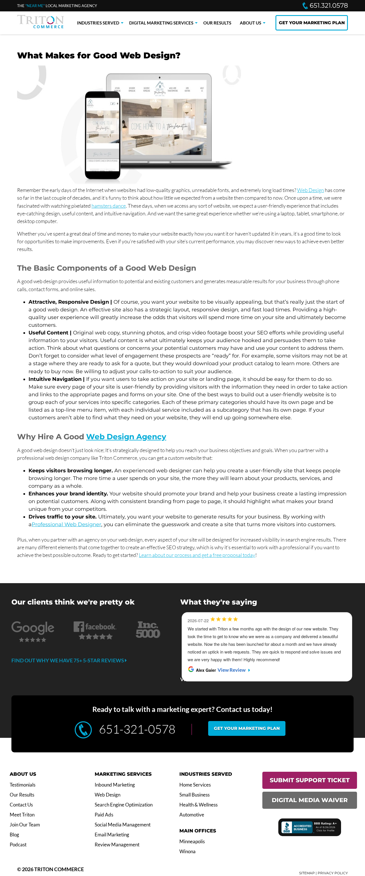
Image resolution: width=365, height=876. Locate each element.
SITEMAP (307, 873)
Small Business (194, 795)
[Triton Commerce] (40, 26)
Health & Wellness (198, 805)
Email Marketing (112, 835)
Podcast (18, 845)
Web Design (310, 190)
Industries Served (98, 22)
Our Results (217, 22)
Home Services (195, 785)
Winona (187, 851)
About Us (250, 22)
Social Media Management (123, 825)
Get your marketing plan (247, 728)
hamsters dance (109, 206)
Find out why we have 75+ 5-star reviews (68, 660)
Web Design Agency (126, 436)
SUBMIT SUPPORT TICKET (310, 780)
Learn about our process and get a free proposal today (197, 555)
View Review (232, 670)
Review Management (117, 845)
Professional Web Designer (66, 524)
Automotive (191, 815)
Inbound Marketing (115, 785)
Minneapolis (192, 841)
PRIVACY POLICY (333, 873)
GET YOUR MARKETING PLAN (312, 22)
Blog (14, 835)
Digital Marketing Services (161, 22)
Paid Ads (104, 815)
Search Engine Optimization (124, 805)
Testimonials (22, 785)
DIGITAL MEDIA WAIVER (310, 800)
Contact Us (21, 805)
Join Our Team (25, 825)
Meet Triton (22, 815)
